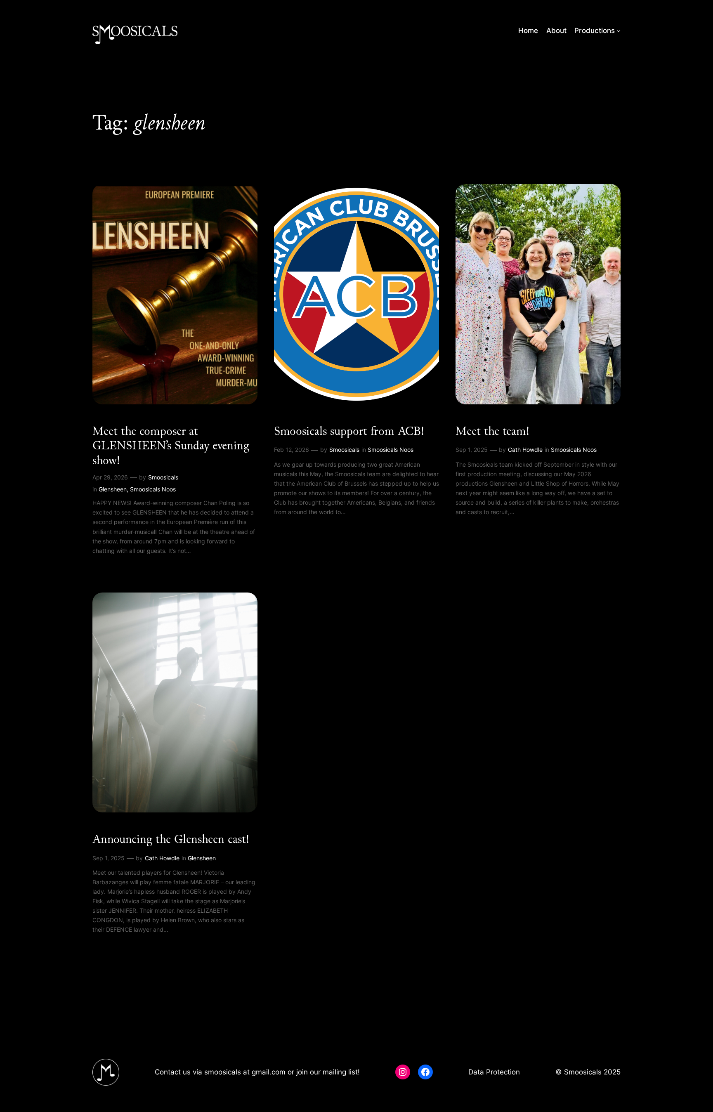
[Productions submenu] (618, 30)
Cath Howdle (525, 449)
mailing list (340, 1072)
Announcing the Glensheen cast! (170, 839)
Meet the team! (492, 431)
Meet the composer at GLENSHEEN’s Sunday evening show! (170, 446)
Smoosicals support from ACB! (349, 431)
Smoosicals (163, 477)
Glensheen (113, 489)
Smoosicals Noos (153, 489)
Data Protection (494, 1072)
